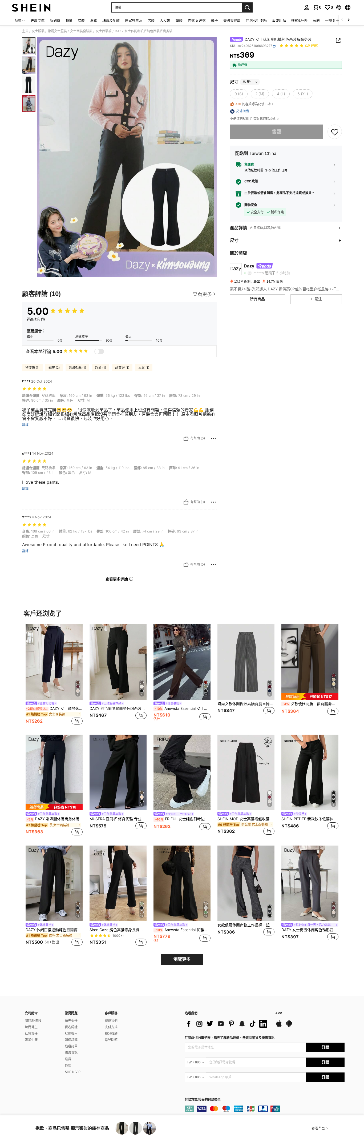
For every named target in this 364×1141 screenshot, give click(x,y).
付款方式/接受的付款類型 (203, 1100)
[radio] (239, 94)
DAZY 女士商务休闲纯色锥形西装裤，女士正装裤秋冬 (309, 930)
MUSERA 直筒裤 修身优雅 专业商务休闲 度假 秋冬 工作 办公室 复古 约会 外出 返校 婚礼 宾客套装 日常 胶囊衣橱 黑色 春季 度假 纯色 (118, 819)
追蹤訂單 (71, 1046)
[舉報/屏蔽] (213, 438)
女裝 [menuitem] (81, 20)
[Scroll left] (342, 20)
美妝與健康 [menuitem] (232, 20)
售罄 (276, 132)
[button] (338, 7)
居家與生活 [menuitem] (133, 20)
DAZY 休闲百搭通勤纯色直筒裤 (52, 930)
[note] (309, 696)
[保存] (334, 132)
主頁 (25, 31)
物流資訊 (71, 1053)
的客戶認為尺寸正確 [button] (253, 104)
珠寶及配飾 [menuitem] (111, 20)
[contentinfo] (265, 1109)
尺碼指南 (71, 1033)
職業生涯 (31, 1040)
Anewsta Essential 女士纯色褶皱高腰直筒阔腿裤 (183, 708)
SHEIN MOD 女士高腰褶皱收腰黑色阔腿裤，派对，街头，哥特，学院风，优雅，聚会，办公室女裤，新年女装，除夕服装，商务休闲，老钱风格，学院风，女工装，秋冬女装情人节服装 (245, 819)
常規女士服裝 (57, 31)
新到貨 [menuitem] (55, 20)
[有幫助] (186, 438)
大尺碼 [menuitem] (165, 20)
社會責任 (31, 1033)
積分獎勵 (111, 1033)
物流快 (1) (32, 368)
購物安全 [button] (250, 205)
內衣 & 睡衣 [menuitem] (197, 20)
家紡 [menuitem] (316, 20)
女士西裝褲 (104, 31)
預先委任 (71, 1021)
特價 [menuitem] (69, 20)
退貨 (68, 1059)
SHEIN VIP (72, 1072)
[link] (317, 7)
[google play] (289, 1026)
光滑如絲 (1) (77, 368)
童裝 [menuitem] (179, 20)
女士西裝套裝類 (81, 31)
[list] (227, 1024)
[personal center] (307, 7)
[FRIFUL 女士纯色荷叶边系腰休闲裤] (182, 773)
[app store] (279, 1026)
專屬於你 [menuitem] (38, 20)
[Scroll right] (348, 20)
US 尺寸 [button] (247, 82)
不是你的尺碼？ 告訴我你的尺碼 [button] (253, 119)
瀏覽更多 (182, 959)
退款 (68, 1065)
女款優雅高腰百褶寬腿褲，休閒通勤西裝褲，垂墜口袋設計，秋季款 (310, 704)
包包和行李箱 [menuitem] (256, 20)
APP (278, 1013)
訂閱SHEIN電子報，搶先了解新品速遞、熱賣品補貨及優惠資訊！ (231, 1038)
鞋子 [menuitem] (214, 20)
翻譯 (25, 425)
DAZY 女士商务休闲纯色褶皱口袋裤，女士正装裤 (54, 708)
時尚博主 (31, 1027)
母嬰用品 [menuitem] (279, 20)
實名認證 (71, 1027)
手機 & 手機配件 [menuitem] (337, 20)
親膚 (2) (54, 368)
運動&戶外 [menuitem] (299, 20)
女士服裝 (38, 31)
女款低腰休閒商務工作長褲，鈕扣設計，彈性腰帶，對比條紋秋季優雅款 (245, 925)
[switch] (99, 351)
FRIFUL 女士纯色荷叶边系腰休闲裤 (183, 819)
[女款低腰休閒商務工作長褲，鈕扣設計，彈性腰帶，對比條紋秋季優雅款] (245, 884)
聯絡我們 (111, 1021)
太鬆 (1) (143, 368)
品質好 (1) (122, 368)
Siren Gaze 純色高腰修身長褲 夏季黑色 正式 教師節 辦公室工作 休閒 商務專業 (118, 930)
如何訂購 (71, 1040)
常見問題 (111, 1040)
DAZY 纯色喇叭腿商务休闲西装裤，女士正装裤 (118, 708)
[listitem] (54, 675)
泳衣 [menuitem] (93, 20)
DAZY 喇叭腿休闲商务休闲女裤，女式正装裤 (55, 819)
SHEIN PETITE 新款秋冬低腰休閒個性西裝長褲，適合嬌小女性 (309, 819)
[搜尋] (247, 7)
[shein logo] (31, 7)
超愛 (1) (100, 368)
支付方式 (111, 1027)
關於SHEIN (33, 1021)
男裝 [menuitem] (151, 20)
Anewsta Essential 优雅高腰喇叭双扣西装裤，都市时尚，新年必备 (183, 930)
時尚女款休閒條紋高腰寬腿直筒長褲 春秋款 (245, 704)
